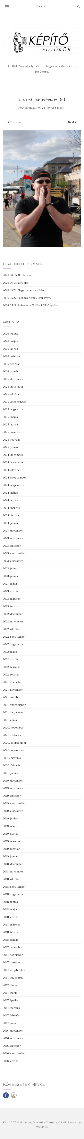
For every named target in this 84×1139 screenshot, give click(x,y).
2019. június (10, 818)
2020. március (12, 758)
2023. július (10, 568)
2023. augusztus (13, 561)
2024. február (11, 515)
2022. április (10, 659)
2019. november (13, 788)
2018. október (12, 879)
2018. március (11, 924)
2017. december (13, 947)
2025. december (13, 379)
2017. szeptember (14, 970)
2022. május (10, 652)
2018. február (11, 932)
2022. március (11, 667)
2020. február (11, 765)
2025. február (11, 439)
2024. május (10, 492)
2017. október (12, 962)
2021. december (13, 682)
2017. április (10, 1000)
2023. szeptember (14, 553)
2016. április (10, 1061)
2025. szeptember (14, 401)
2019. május (10, 826)
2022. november (13, 621)
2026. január (10, 371)
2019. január (10, 856)
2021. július (10, 720)
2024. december (13, 455)
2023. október (12, 545)
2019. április (10, 833)
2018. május (10, 909)
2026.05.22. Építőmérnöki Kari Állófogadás (30, 305)
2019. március (11, 841)
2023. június (10, 576)
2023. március (11, 598)
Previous (15, 122)
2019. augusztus (13, 811)
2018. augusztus (13, 894)
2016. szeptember (14, 1053)
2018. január (10, 939)
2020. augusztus (13, 750)
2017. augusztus (13, 977)
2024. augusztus (13, 485)
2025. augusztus (13, 409)
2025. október (12, 394)
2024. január (10, 523)
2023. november (13, 538)
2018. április (10, 917)
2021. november (13, 689)
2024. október (12, 470)
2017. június (10, 985)
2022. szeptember (14, 636)
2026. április (11, 348)
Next (71, 122)
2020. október (12, 735)
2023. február (11, 606)
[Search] (78, 7)
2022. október (12, 629)
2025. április (11, 424)
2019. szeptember (14, 803)
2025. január (10, 447)
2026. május (10, 341)
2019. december (13, 780)
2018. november (13, 871)
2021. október (12, 697)
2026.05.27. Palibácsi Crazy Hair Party (27, 298)
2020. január (11, 773)
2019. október (12, 795)
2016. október (12, 1045)
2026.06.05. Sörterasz (17, 275)
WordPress (42, 1126)
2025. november (13, 386)
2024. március (12, 508)
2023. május (10, 583)
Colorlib (62, 1122)
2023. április (10, 591)
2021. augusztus (13, 712)
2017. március (11, 1008)
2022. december (13, 614)
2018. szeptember (14, 886)
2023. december (13, 530)
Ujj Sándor (57, 107)
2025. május (10, 417)
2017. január (10, 1023)
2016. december (13, 1030)
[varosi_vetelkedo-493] (42, 188)
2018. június (10, 902)
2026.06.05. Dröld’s (15, 282)
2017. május (10, 992)
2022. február (11, 674)
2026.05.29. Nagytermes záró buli (24, 290)
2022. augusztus (13, 644)
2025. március (12, 432)
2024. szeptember (14, 477)
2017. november (13, 955)
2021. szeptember (14, 705)
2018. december (13, 864)
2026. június (10, 333)
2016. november (13, 1038)
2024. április (11, 500)
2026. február (11, 364)
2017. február (11, 1015)
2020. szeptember (14, 742)
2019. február (11, 849)
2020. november (13, 727)
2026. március (12, 356)
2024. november (13, 462)
